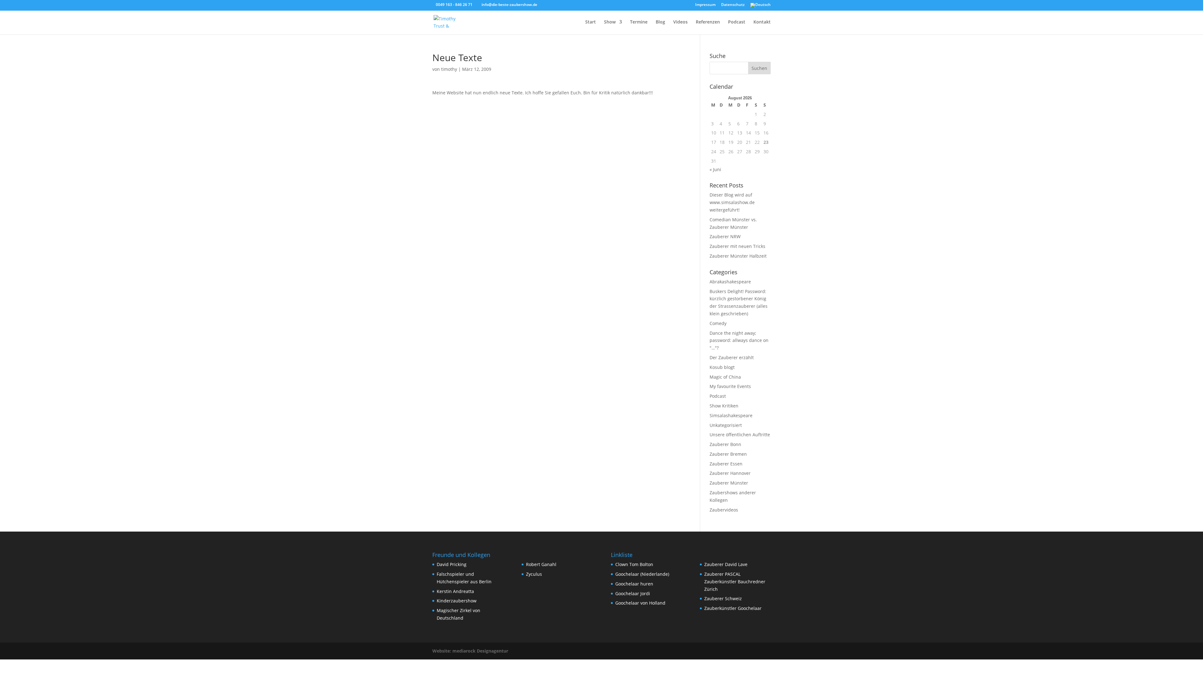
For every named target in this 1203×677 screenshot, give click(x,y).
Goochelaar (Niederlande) (642, 574)
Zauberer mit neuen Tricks (737, 246)
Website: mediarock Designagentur (470, 651)
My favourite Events (730, 386)
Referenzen (708, 22)
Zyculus (534, 574)
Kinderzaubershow (457, 601)
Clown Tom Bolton (634, 564)
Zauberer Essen (726, 464)
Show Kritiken (724, 406)
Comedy (718, 323)
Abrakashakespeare (730, 282)
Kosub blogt (722, 367)
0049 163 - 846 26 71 (454, 4)
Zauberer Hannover (730, 473)
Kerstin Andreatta (455, 591)
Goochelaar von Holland (640, 603)
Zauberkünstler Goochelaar (733, 608)
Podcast (736, 22)
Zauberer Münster (729, 483)
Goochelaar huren (634, 584)
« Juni (715, 169)
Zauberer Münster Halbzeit (738, 256)
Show (610, 22)
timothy (449, 69)
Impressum (705, 5)
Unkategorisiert (726, 425)
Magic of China (725, 377)
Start (590, 22)
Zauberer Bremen (728, 454)
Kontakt (762, 22)
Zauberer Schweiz (723, 598)
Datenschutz (733, 5)
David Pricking (451, 564)
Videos (680, 22)
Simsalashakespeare (731, 415)
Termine (639, 22)
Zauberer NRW (725, 236)
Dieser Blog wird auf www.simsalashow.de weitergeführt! (732, 202)
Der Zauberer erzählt (732, 357)
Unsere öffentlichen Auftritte (740, 435)
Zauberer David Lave (725, 564)
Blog (660, 22)
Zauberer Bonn (725, 444)
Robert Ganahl (541, 564)
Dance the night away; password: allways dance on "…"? (739, 340)
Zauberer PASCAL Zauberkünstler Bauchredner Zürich (734, 581)
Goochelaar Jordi (632, 593)
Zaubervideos (724, 510)
